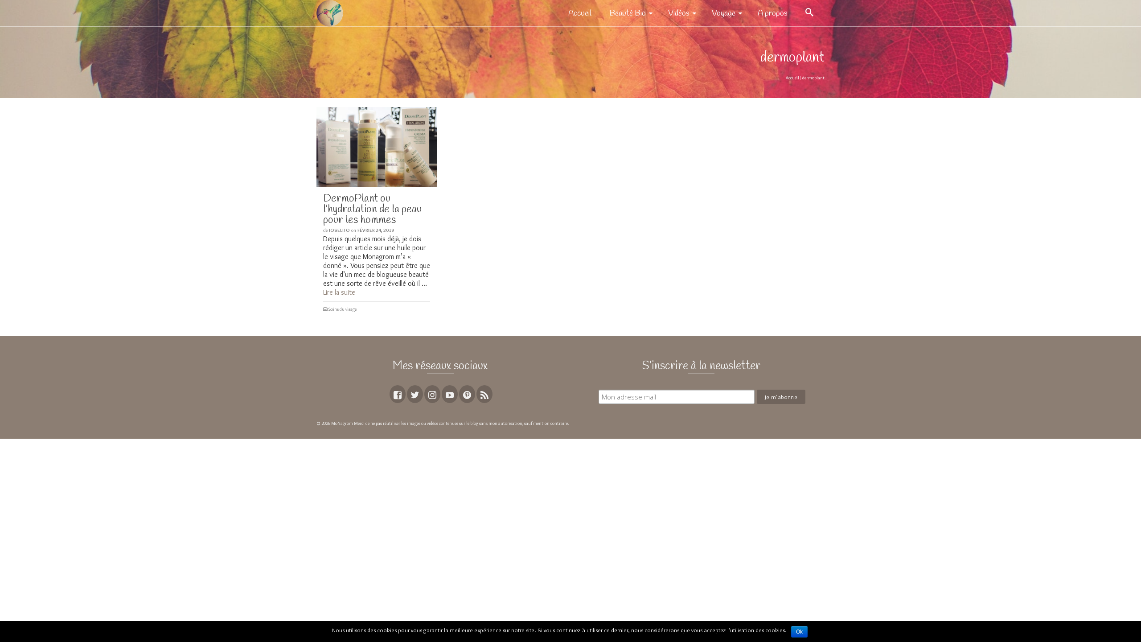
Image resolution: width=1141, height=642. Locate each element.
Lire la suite (339, 292)
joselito (339, 230)
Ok (799, 632)
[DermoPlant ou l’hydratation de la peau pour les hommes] (376, 147)
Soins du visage (342, 309)
